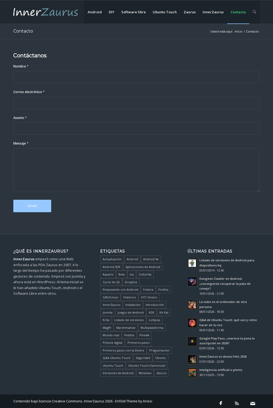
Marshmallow (125, 328)
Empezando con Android (120, 289)
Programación (159, 350)
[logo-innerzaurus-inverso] (45, 12)
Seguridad (143, 358)
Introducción (155, 305)
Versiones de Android (118, 373)
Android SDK (112, 267)
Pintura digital (112, 343)
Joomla (108, 312)
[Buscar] (254, 12)
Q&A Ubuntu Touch (117, 358)
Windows (145, 373)
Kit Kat (163, 312)
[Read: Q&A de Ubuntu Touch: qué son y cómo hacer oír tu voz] (192, 323)
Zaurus (161, 373)
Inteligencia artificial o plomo (220, 370)
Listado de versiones (129, 320)
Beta (121, 274)
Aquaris (108, 274)
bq (132, 274)
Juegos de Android (131, 312)
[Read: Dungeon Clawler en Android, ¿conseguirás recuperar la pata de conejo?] (192, 281)
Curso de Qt (111, 282)
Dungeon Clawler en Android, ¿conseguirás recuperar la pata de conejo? (225, 284)
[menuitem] (94, 12)
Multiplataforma (151, 328)
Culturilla (145, 274)
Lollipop (154, 320)
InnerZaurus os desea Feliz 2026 (223, 356)
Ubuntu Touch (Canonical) (146, 365)
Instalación (132, 305)
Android (132, 259)
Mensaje (21, 143)
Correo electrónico (29, 92)
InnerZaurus (111, 305)
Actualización (112, 259)
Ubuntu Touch (113, 365)
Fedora (148, 289)
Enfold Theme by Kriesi (133, 401)
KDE (151, 312)
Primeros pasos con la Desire (123, 350)
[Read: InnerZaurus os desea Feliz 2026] (192, 359)
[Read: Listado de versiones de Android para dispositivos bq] (192, 263)
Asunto (20, 117)
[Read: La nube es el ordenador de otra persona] (192, 305)
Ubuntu (160, 358)
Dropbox (131, 282)
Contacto (23, 31)
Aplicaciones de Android (143, 267)
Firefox (163, 289)
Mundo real (111, 335)
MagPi (107, 328)
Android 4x (151, 259)
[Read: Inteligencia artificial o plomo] (192, 373)
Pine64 (144, 335)
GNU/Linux (110, 297)
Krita (106, 320)
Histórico (129, 297)
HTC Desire (149, 297)
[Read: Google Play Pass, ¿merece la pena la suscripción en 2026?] (192, 341)
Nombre (21, 66)
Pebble (129, 335)
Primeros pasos (138, 343)
